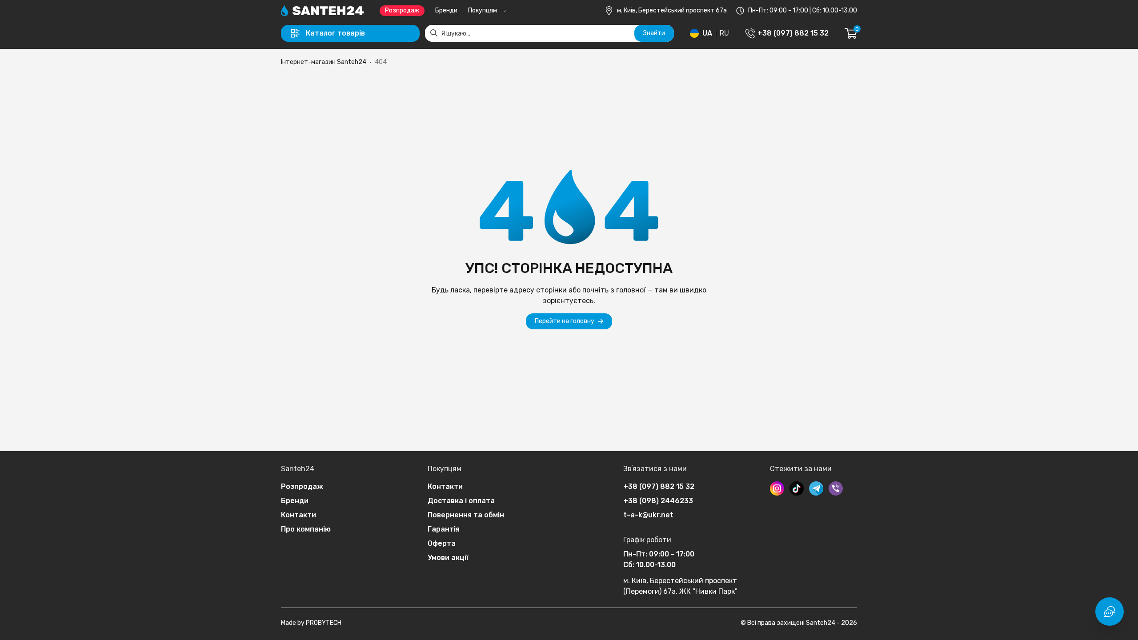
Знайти (654, 33)
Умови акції (448, 557)
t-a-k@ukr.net (648, 515)
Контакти (298, 515)
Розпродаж (402, 10)
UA (707, 33)
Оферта (442, 543)
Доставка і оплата (461, 500)
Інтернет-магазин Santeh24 (323, 62)
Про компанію (306, 529)
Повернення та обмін (466, 515)
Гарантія (444, 529)
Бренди (446, 10)
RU (724, 33)
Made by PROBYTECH (311, 623)
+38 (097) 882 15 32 (658, 486)
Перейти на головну (564, 321)
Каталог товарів (335, 33)
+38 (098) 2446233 (658, 500)
